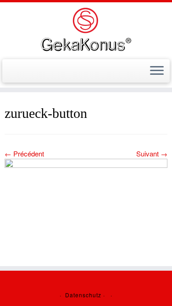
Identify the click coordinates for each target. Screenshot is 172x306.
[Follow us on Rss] (18, 73)
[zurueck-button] (86, 202)
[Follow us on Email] (10, 73)
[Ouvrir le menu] (157, 71)
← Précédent (24, 153)
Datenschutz (83, 295)
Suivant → (151, 153)
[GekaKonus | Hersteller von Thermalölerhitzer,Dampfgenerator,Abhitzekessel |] (86, 29)
